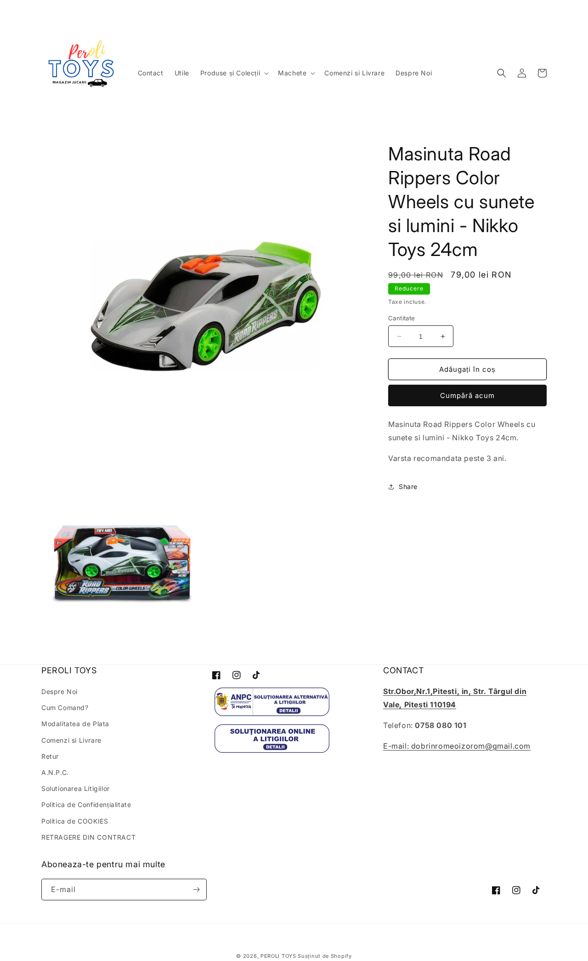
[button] (233, 73)
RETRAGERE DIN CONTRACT (88, 837)
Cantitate (401, 318)
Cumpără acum (467, 395)
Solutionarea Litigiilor (75, 788)
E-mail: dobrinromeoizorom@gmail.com (457, 746)
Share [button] (408, 486)
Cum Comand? (65, 707)
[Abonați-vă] (196, 889)
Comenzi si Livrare (71, 740)
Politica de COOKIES (74, 821)
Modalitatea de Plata (75, 724)
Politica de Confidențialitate (86, 804)
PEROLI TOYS (278, 956)
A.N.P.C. (55, 772)
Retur (50, 756)
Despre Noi (59, 691)
